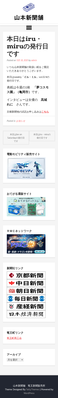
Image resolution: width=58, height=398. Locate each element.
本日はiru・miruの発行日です (42, 136)
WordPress (29, 393)
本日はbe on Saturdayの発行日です (16, 137)
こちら (45, 111)
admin (34, 60)
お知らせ (20, 120)
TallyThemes (32, 389)
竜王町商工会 (14, 338)
